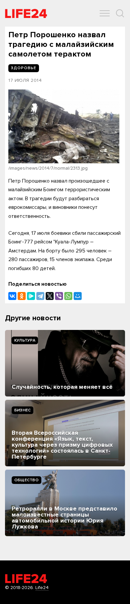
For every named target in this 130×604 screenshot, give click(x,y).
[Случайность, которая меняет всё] (65, 363)
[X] (50, 296)
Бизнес (22, 410)
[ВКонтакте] (12, 296)
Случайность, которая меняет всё (62, 386)
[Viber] (59, 296)
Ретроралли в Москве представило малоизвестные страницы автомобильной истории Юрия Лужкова (64, 517)
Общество (26, 480)
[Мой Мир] (78, 296)
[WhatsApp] (68, 296)
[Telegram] (40, 296)
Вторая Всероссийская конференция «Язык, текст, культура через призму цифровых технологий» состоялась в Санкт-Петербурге (62, 444)
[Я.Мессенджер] (31, 296)
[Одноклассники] (22, 296)
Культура (24, 340)
